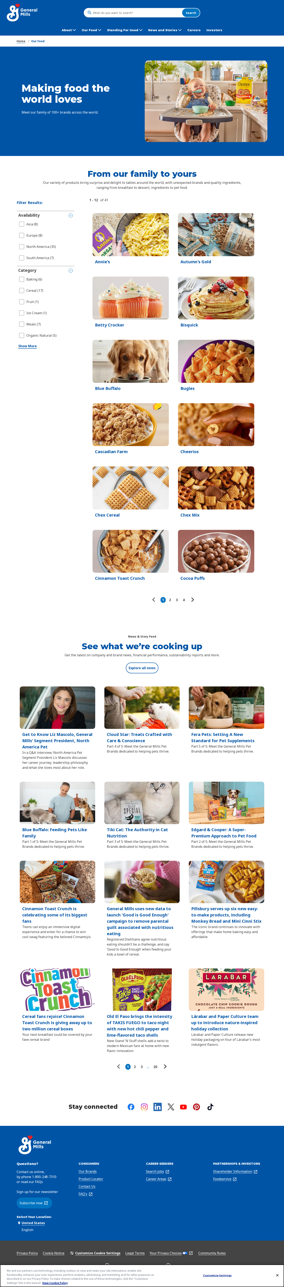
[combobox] (136, 12)
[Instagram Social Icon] (144, 1107)
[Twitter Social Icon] (171, 1107)
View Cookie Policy (55, 1283)
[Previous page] (155, 600)
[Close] (277, 1275)
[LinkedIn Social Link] (158, 1107)
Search (191, 13)
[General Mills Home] (22, 12)
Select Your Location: (34, 1217)
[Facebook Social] (131, 1107)
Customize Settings (217, 1275)
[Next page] (192, 600)
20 (155, 1066)
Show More (27, 346)
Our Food (37, 41)
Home (21, 41)
